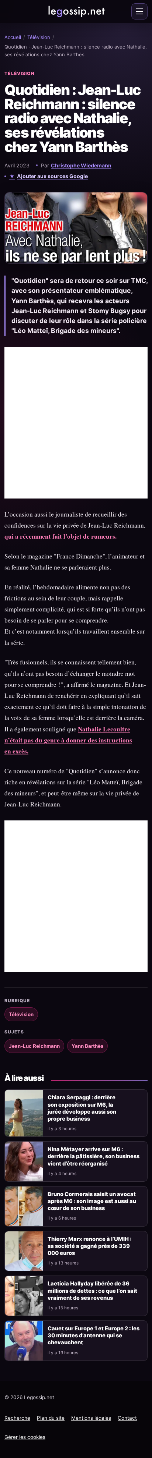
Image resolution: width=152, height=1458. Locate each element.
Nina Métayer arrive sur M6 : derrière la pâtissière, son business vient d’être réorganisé (93, 1156)
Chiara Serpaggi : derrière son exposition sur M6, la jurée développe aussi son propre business (82, 1108)
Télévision (38, 37)
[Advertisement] (76, 423)
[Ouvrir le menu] (139, 11)
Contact (127, 1418)
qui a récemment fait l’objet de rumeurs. (60, 536)
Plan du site (51, 1418)
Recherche (17, 1418)
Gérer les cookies (24, 1437)
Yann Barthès (87, 1046)
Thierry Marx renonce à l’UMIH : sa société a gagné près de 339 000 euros (89, 1246)
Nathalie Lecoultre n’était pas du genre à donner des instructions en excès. (68, 740)
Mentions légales (91, 1418)
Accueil (12, 37)
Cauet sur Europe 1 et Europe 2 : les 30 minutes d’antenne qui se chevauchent (93, 1335)
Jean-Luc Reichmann (34, 1046)
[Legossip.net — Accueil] (76, 11)
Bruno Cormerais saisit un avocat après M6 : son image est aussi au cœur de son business (92, 1201)
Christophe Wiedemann (81, 165)
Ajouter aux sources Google (52, 176)
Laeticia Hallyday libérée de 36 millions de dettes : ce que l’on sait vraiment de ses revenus (92, 1290)
